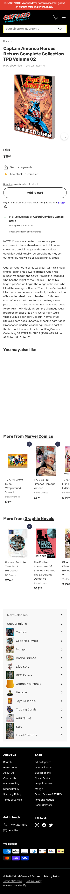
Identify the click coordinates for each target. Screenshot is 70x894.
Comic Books (42, 778)
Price (6, 149)
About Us (8, 773)
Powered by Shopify (14, 885)
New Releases (43, 767)
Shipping (7, 184)
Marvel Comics (12, 65)
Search (7, 762)
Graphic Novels (39, 518)
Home (6, 41)
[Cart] (55, 17)
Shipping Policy (12, 794)
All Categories (43, 762)
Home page (10, 767)
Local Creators (43, 805)
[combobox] (35, 29)
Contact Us (9, 778)
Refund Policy (11, 789)
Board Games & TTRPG (48, 794)
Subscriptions (43, 773)
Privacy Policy (11, 783)
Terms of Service (12, 799)
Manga (39, 789)
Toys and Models (44, 799)
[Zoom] (64, 136)
